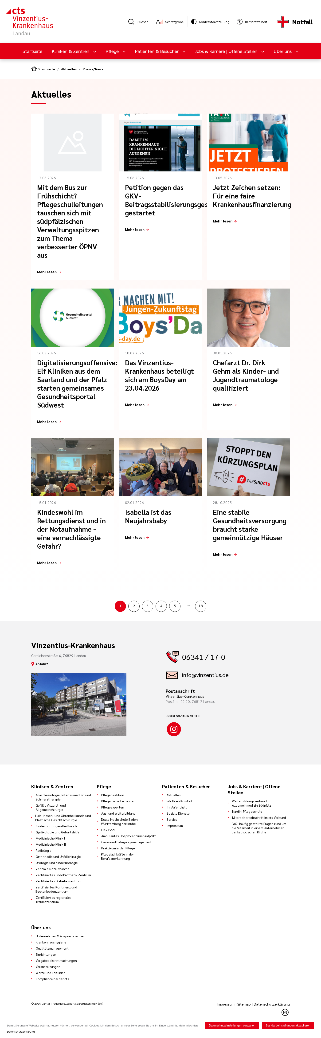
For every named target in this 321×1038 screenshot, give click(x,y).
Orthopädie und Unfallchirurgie (58, 856)
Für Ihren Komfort (179, 801)
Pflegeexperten (112, 807)
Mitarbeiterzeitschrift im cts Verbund (259, 817)
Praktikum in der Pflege (118, 848)
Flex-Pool (108, 830)
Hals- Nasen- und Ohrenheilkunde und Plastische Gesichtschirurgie (63, 817)
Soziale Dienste (178, 813)
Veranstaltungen (48, 966)
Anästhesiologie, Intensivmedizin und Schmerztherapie (63, 797)
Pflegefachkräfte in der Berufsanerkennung (117, 856)
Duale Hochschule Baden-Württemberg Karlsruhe (120, 821)
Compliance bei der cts (52, 979)
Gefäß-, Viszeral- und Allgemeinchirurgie (51, 807)
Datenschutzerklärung (272, 1004)
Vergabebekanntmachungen (56, 960)
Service (172, 819)
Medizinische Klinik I (50, 838)
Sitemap (244, 1004)
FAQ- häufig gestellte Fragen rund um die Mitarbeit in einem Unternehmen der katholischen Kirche (259, 827)
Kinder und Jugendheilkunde (57, 826)
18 (201, 605)
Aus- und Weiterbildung (118, 813)
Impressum (175, 825)
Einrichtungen (46, 954)
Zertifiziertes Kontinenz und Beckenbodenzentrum (56, 889)
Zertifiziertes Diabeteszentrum (58, 881)
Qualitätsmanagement (52, 948)
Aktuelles (69, 69)
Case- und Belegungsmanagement (126, 842)
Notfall (302, 21)
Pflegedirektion (112, 795)
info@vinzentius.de (205, 674)
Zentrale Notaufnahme (52, 869)
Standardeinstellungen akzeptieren (288, 1025)
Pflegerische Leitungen (118, 801)
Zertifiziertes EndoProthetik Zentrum (63, 875)
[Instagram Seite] (174, 729)
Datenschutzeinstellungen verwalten (232, 1025)
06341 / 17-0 (203, 657)
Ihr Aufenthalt (177, 807)
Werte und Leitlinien (51, 973)
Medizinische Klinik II (51, 844)
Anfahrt (41, 664)
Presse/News (93, 69)
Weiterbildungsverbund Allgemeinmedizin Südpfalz (251, 803)
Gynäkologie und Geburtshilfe (57, 832)
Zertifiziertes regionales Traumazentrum (53, 899)
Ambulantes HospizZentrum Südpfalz (128, 836)
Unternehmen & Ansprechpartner (60, 936)
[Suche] (132, 21)
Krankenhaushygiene (51, 942)
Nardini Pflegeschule (247, 811)
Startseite (32, 51)
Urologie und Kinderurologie (57, 862)
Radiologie (43, 850)
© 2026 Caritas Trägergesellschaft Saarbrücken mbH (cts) (67, 1003)
